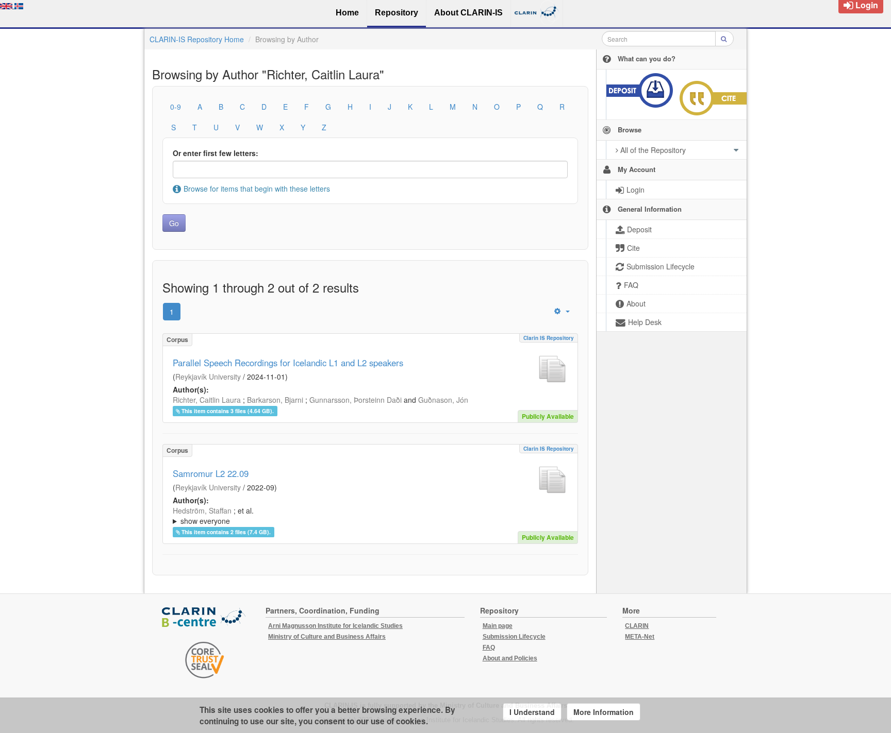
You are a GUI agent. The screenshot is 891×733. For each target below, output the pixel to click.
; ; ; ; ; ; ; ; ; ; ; (369, 515)
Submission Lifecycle (514, 636)
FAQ (489, 647)
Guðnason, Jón (443, 400)
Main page (498, 625)
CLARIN (637, 625)
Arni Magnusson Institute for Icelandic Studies (335, 625)
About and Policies (510, 658)
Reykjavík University (208, 376)
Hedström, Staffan (202, 510)
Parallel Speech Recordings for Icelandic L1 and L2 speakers (288, 362)
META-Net (639, 636)
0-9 (175, 106)
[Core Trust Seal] (205, 660)
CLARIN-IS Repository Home (197, 39)
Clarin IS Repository (548, 338)
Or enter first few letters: (215, 153)
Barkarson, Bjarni (275, 400)
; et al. (213, 515)
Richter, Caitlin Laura (207, 400)
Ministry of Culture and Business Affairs (327, 636)
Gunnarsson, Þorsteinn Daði (355, 400)
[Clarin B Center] (204, 618)
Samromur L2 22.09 (211, 473)
